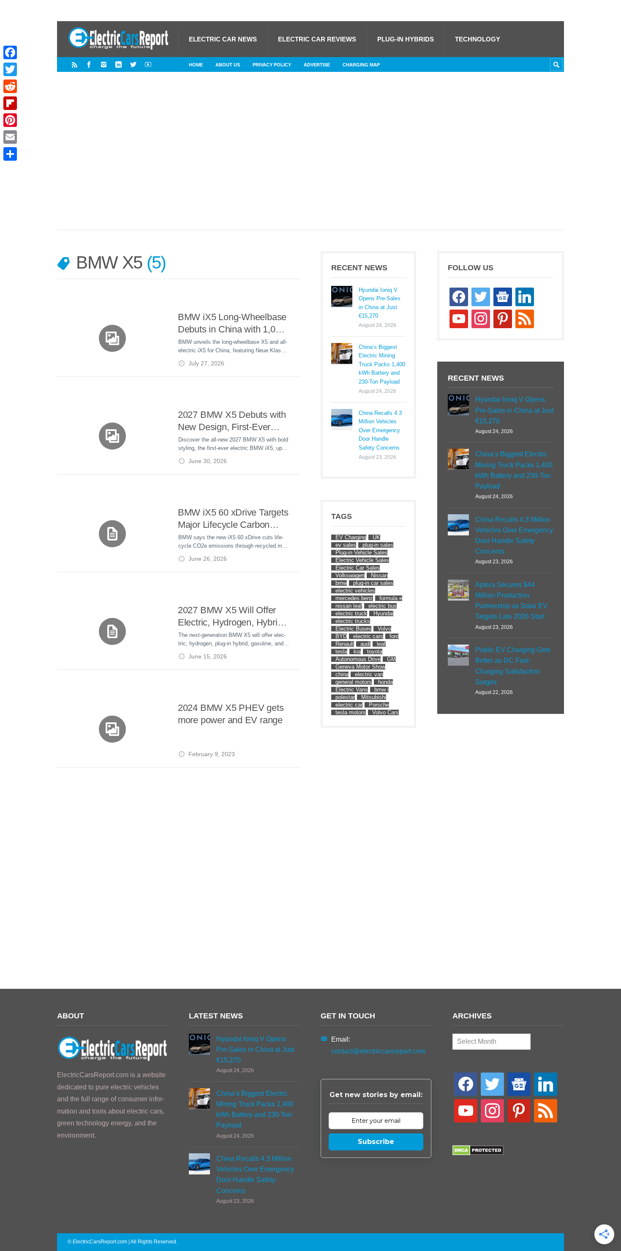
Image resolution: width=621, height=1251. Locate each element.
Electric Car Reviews (317, 39)
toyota (374, 651)
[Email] (10, 137)
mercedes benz (354, 598)
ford (394, 636)
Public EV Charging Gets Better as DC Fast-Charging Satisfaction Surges (512, 666)
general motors (353, 682)
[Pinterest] (10, 120)
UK (376, 537)
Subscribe (376, 1142)
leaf (381, 644)
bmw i (381, 689)
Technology (477, 39)
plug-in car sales (373, 583)
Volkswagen (350, 575)
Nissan (379, 575)
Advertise (317, 64)
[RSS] (75, 64)
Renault (344, 644)
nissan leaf (348, 606)
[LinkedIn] (118, 64)
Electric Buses (353, 628)
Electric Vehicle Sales (362, 560)
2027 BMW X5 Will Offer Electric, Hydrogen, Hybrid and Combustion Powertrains (230, 617)
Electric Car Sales (357, 568)
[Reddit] (10, 86)
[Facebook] (89, 64)
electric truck (351, 613)
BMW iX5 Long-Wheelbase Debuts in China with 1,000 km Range (232, 324)
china (342, 674)
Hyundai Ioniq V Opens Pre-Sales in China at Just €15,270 (379, 303)
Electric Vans (351, 689)
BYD (341, 636)
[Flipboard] (10, 103)
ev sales (345, 545)
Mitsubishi (373, 697)
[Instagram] (103, 64)
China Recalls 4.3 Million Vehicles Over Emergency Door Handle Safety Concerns (380, 430)
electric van (369, 674)
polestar (345, 697)
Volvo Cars (385, 712)
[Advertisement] (310, 159)
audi (365, 644)
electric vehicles (355, 590)
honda (385, 682)
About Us (227, 64)
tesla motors (350, 712)
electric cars (368, 636)
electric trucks (352, 621)
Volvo (384, 628)
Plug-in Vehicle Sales (361, 552)
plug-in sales (377, 545)
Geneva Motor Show (360, 666)
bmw (341, 583)
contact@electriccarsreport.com (378, 1051)
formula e (390, 598)
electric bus (382, 606)
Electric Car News (223, 39)
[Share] (10, 153)
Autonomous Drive (358, 659)
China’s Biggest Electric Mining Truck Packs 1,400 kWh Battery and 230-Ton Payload (382, 364)
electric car (348, 705)
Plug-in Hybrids (405, 39)
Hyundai (383, 613)
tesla (341, 651)
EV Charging (350, 537)
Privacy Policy (272, 64)
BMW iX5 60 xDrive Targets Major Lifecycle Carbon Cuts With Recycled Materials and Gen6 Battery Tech (233, 519)
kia (357, 651)
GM (391, 659)
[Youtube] (148, 64)
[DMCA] (478, 1153)
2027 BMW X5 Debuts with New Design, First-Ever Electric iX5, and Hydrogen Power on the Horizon (232, 421)
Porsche (379, 705)
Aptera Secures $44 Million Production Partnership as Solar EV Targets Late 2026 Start (511, 600)
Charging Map (361, 64)
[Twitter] (133, 64)
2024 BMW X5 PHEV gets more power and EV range (230, 714)
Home (196, 64)
